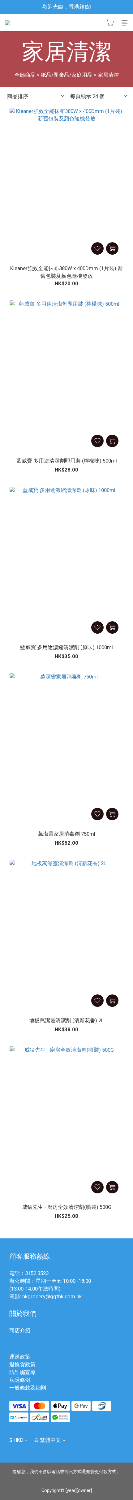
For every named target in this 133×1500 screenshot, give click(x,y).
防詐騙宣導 (22, 1372)
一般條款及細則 (27, 1388)
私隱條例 (19, 1380)
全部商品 (25, 75)
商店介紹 (19, 1330)
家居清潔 (108, 75)
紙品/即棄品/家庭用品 (66, 75)
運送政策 (19, 1357)
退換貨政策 (22, 1364)
